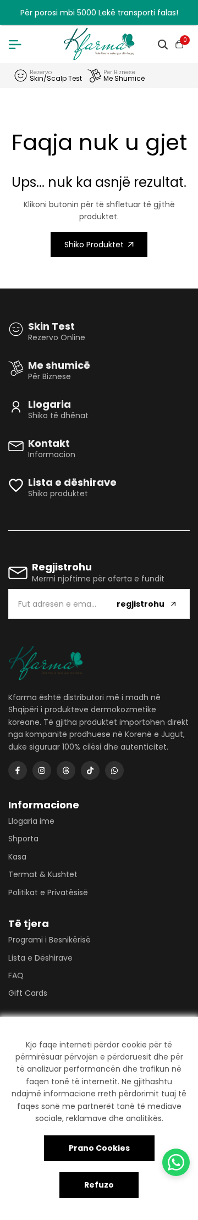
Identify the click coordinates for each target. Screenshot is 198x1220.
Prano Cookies (99, 1148)
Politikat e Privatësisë (48, 892)
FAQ (16, 975)
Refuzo (99, 1184)
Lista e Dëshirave (40, 957)
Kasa (17, 856)
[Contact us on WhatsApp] (176, 1162)
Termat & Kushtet (43, 874)
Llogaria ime (31, 821)
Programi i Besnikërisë (49, 939)
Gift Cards (27, 993)
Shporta (23, 838)
